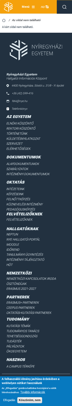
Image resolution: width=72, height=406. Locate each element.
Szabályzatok (17, 169)
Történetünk (16, 133)
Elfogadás (9, 400)
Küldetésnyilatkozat (23, 138)
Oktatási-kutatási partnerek (28, 313)
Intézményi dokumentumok (27, 174)
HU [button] (43, 7)
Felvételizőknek (19, 219)
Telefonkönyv (19, 108)
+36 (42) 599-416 (22, 93)
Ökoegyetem (16, 351)
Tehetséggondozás (21, 336)
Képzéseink (14, 194)
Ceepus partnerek (20, 307)
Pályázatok (15, 346)
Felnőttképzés (18, 199)
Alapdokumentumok (22, 164)
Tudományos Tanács (22, 331)
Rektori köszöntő (20, 128)
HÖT (9, 265)
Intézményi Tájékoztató (25, 259)
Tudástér (13, 341)
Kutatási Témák (18, 326)
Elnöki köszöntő (19, 123)
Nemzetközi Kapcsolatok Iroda (31, 278)
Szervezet (14, 143)
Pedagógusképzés (20, 209)
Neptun (12, 234)
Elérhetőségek (18, 149)
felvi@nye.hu (19, 101)
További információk (32, 392)
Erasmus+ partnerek (22, 302)
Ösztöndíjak (16, 284)
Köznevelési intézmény (24, 204)
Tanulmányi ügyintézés (24, 254)
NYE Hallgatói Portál (23, 239)
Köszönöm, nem (30, 400)
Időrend (12, 249)
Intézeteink (15, 189)
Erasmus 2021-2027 (21, 288)
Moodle (12, 244)
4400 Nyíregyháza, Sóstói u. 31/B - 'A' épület (38, 85)
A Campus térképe (20, 366)
